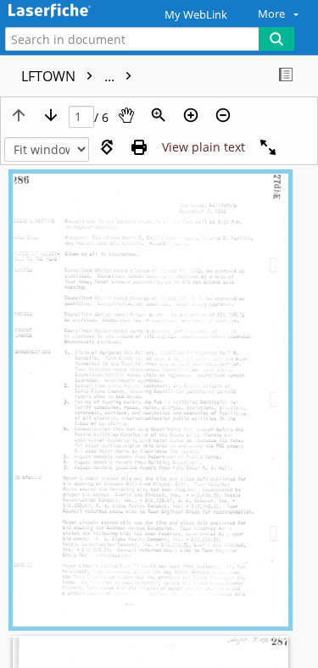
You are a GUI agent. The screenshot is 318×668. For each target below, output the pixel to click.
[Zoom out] (223, 115)
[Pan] (126, 115)
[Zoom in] (190, 115)
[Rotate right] (106, 147)
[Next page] (50, 115)
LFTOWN (69, 76)
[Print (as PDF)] (139, 147)
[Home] (72, 11)
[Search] (276, 39)
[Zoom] (158, 115)
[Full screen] (268, 147)
